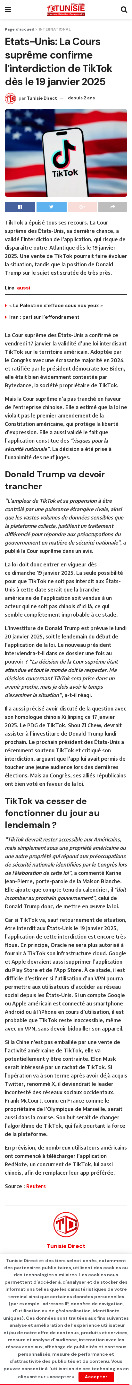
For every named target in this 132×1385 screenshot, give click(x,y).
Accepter (96, 1377)
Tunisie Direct (42, 98)
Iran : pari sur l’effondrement (44, 317)
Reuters (36, 1186)
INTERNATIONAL (55, 29)
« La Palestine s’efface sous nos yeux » (56, 305)
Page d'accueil (19, 29)
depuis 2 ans (81, 98)
